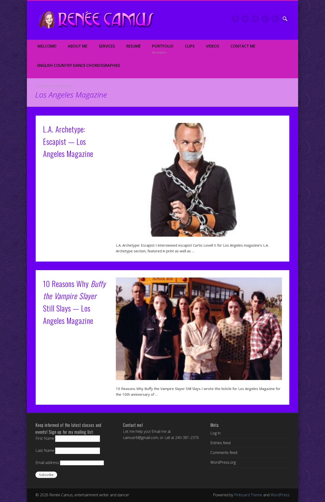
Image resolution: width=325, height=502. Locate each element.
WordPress (280, 494)
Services (107, 46)
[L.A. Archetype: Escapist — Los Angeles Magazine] (199, 180)
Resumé (133, 46)
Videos (212, 46)
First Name (44, 438)
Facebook (235, 19)
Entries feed (220, 442)
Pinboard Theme (248, 494)
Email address (47, 462)
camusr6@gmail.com (140, 437)
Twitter (245, 19)
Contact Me (243, 46)
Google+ (265, 19)
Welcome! (46, 46)
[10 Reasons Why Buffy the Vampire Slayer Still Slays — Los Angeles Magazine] (199, 329)
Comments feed (223, 452)
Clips (190, 46)
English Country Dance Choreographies (78, 65)
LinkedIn (275, 19)
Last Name (44, 450)
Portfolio (162, 49)
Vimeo (255, 19)
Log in (215, 433)
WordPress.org (223, 462)
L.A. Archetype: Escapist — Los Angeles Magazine (68, 141)
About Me (77, 46)
